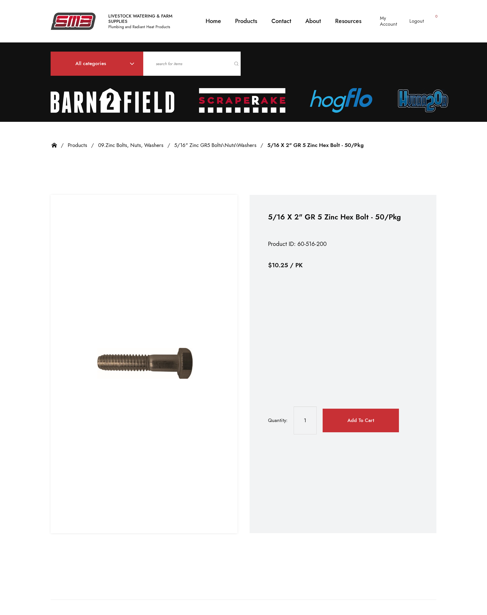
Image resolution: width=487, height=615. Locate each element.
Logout (416, 21)
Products (246, 21)
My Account (388, 21)
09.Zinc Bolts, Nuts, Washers (130, 145)
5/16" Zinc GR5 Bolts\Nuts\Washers (215, 145)
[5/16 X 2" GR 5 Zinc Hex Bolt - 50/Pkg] (144, 364)
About (313, 21)
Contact (281, 21)
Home (213, 21)
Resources (348, 21)
